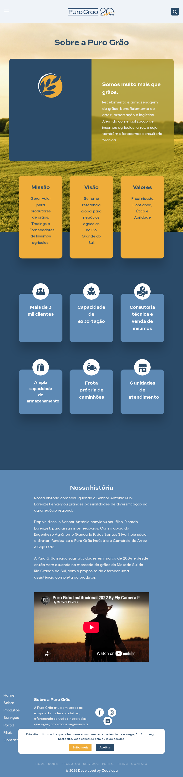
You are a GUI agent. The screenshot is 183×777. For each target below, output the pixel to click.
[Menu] (7, 11)
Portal (108, 763)
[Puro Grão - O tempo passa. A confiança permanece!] (91, 11)
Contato (139, 763)
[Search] (175, 12)
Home (40, 763)
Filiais (123, 763)
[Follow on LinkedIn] (107, 721)
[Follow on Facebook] (99, 712)
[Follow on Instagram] (112, 712)
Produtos (71, 763)
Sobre (53, 763)
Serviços (91, 763)
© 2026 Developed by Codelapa (92, 770)
